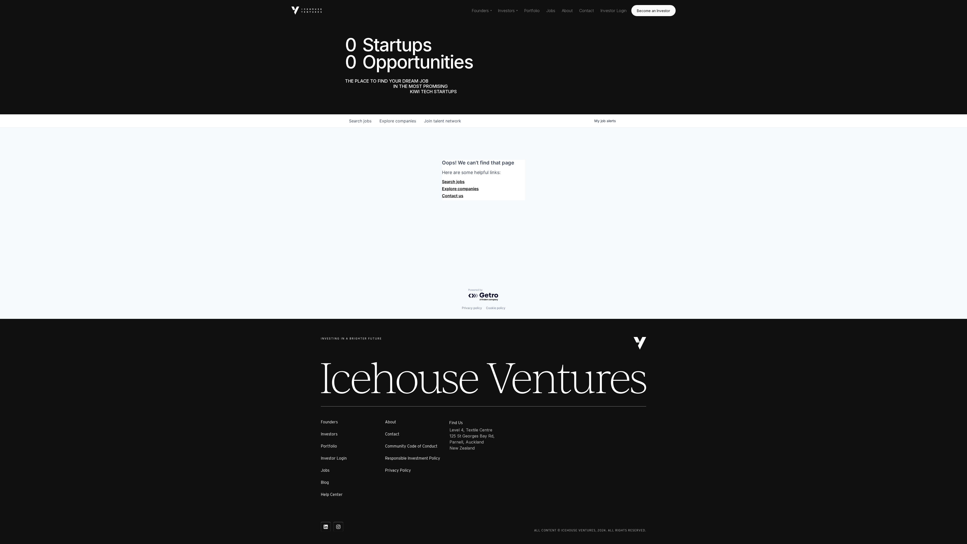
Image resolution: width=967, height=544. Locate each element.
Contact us (452, 195)
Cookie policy (495, 308)
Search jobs (453, 181)
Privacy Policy (398, 470)
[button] (482, 11)
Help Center (332, 494)
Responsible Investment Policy (412, 458)
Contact (586, 10)
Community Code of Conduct (411, 446)
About (567, 10)
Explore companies (460, 188)
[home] (306, 10)
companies (397, 120)
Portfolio (532, 10)
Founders (329, 422)
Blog (325, 482)
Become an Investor (653, 11)
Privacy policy (472, 308)
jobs (360, 120)
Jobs (550, 10)
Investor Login (613, 10)
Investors (329, 434)
